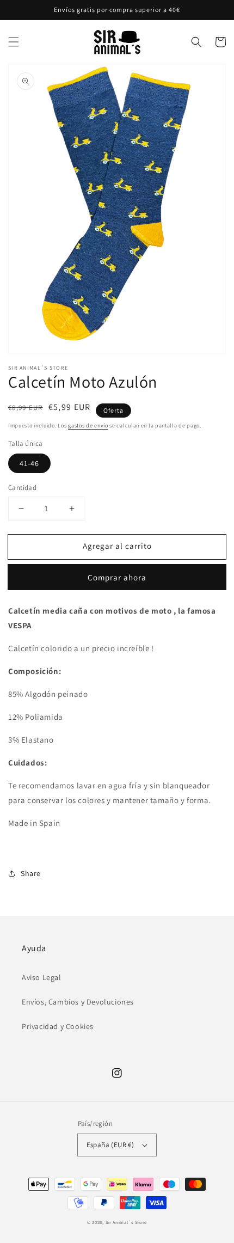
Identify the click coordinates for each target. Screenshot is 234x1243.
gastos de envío (88, 425)
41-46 (29, 463)
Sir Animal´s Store (126, 1222)
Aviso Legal (41, 977)
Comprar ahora (117, 577)
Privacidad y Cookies (58, 1026)
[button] (14, 42)
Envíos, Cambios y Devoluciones (78, 1002)
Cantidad (22, 487)
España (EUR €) (110, 1144)
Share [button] (31, 873)
